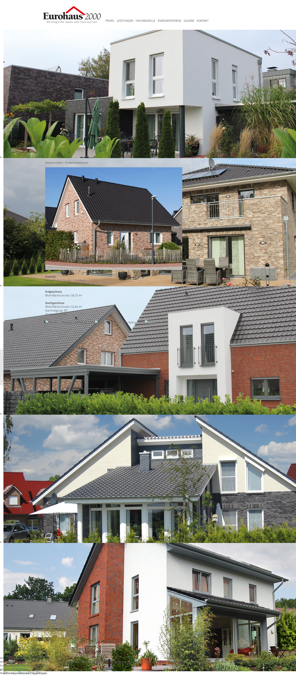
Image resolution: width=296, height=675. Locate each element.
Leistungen (125, 21)
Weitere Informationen (14, 673)
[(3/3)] (153, 325)
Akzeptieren (7, 669)
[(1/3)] (70, 322)
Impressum (39, 673)
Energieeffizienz (169, 21)
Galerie (189, 21)
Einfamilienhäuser (77, 163)
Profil (110, 21)
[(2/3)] (119, 322)
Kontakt (203, 21)
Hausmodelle (145, 21)
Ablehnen (22, 669)
